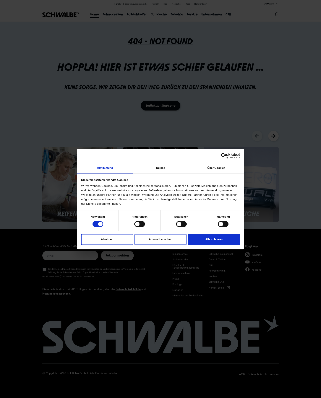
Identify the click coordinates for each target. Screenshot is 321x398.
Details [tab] (160, 167)
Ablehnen (107, 239)
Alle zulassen (214, 239)
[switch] (139, 224)
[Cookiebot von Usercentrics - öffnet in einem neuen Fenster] (223, 155)
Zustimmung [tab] (105, 167)
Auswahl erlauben (160, 239)
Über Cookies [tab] (216, 167)
